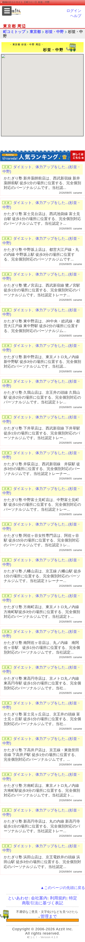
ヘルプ (75, 16)
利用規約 (58, 898)
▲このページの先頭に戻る (62, 888)
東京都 (35, 32)
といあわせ (18, 898)
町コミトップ (14, 32)
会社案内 (39, 898)
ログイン (73, 11)
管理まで (48, 916)
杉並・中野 (54, 32)
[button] (44, 94)
